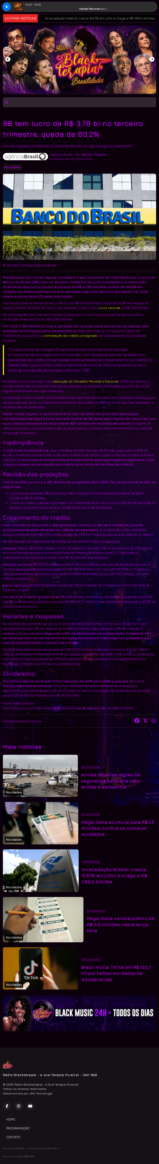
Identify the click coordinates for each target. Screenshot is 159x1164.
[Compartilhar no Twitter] (145, 721)
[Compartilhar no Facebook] (137, 721)
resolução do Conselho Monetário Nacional (85, 381)
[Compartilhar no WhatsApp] (153, 721)
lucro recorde (109, 308)
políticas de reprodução (86, 708)
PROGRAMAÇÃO (18, 1128)
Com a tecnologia (13, 1156)
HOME (10, 1119)
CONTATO (13, 1137)
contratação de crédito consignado (70, 335)
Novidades (12, 167)
